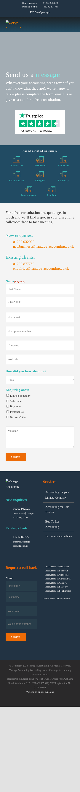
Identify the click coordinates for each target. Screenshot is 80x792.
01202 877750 (51, 6)
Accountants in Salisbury (56, 586)
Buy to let (15, 406)
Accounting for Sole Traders (57, 509)
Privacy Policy (63, 598)
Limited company (20, 395)
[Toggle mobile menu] (72, 23)
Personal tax (17, 411)
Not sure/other (18, 417)
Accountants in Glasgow (56, 583)
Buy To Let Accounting (52, 524)
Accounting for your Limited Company (57, 495)
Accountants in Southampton (58, 591)
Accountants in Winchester (57, 566)
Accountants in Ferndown (56, 570)
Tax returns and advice (58, 536)
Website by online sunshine (40, 691)
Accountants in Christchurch (58, 578)
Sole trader (16, 401)
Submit (15, 456)
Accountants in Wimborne (56, 575)
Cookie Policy (49, 598)
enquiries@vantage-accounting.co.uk (41, 268)
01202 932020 (50, 3)
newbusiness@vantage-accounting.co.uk (43, 246)
